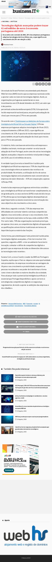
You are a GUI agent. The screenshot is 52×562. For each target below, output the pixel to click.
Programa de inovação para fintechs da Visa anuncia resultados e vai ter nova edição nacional (26, 348)
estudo (35, 303)
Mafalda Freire (8, 44)
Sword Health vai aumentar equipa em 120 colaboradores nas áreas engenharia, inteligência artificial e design (26, 358)
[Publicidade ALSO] (20, 459)
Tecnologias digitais (30, 306)
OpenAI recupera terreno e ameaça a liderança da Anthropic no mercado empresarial (30, 376)
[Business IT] (26, 11)
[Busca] (48, 12)
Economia (29, 303)
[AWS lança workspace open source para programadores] (7, 420)
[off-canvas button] (3, 12)
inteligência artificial (7, 306)
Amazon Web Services (15, 303)
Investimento (19, 306)
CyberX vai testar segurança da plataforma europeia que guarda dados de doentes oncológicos (32, 428)
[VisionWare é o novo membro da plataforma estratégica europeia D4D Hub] (7, 409)
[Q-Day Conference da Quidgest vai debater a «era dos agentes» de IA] (7, 399)
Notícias (14, 21)
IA (39, 303)
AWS (24, 303)
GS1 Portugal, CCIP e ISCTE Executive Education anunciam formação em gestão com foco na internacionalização (32, 386)
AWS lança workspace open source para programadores (31, 417)
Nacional (5, 21)
